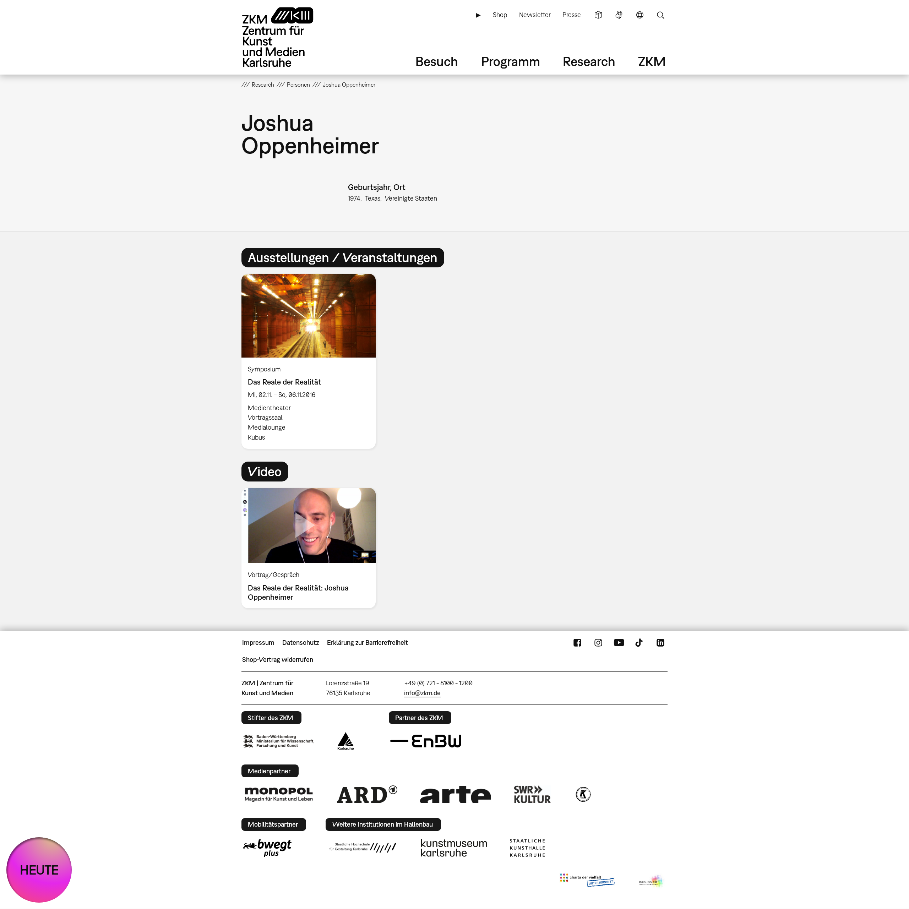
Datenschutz (300, 642)
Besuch (436, 61)
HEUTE (39, 869)
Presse (571, 14)
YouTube (619, 642)
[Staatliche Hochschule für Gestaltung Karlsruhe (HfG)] (362, 847)
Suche (660, 14)
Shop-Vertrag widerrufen (277, 659)
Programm (510, 61)
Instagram (598, 642)
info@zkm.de (422, 693)
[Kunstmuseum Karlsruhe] (454, 848)
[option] (311, 361)
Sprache (640, 14)
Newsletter (535, 14)
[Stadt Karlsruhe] (345, 741)
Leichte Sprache (598, 14)
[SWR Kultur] (532, 794)
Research (589, 61)
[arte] (455, 794)
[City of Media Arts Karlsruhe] (652, 882)
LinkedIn (660, 642)
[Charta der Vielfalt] (587, 882)
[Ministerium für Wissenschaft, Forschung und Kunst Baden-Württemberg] (278, 741)
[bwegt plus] (267, 848)
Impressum (258, 642)
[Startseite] (287, 37)
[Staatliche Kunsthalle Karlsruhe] (527, 848)
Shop (500, 14)
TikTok (640, 642)
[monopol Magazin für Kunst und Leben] (278, 794)
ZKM (652, 61)
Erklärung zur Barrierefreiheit (367, 642)
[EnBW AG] (425, 741)
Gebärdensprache (619, 14)
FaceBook (577, 642)
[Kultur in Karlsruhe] (583, 794)
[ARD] (367, 794)
